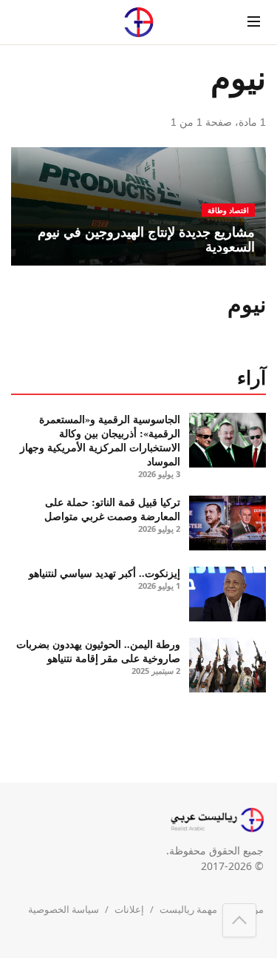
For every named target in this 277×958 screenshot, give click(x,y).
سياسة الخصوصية (63, 909)
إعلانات (129, 909)
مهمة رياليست (188, 909)
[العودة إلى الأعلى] (239, 920)
